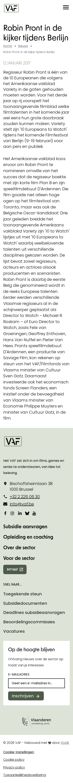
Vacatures (14, 631)
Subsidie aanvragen (25, 526)
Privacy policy (14, 767)
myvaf (12, 569)
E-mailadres (18, 674)
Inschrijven (23, 696)
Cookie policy (14, 759)
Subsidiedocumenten (25, 603)
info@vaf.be (22, 504)
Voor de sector (19, 558)
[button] (66, 8)
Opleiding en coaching (28, 537)
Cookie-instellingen (18, 752)
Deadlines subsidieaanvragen (34, 612)
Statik (65, 742)
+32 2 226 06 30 (25, 496)
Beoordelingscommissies (29, 622)
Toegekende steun (22, 594)
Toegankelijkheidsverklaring (24, 775)
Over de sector (19, 547)
